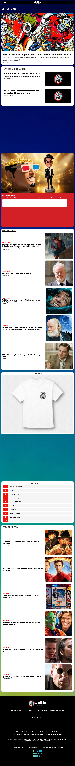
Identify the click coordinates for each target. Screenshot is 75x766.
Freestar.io (65, 739)
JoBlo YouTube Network (58, 733)
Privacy (37, 722)
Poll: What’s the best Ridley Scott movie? (17, 273)
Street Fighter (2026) (16, 498)
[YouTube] (32, 717)
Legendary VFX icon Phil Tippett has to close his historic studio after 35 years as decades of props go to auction (22, 328)
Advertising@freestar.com (44, 740)
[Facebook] (37, 717)
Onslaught (13, 509)
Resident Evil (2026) (15, 502)
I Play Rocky (13, 521)
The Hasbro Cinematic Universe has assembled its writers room (21, 91)
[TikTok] (42, 717)
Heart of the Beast (15, 513)
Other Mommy (14, 505)
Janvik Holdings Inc (36, 733)
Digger (12, 490)
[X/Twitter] (35, 717)
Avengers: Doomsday (16, 486)
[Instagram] (40, 717)
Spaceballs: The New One (17, 517)
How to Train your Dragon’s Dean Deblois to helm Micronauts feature (37, 54)
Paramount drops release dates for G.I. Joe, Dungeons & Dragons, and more (23, 74)
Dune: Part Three (14, 494)
